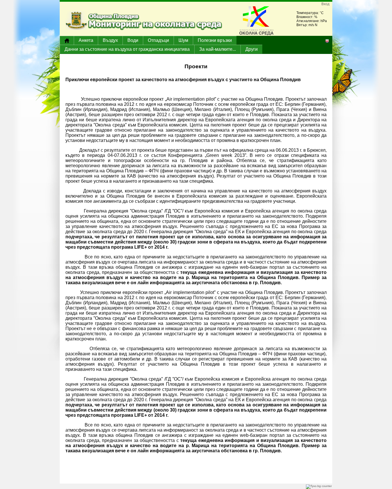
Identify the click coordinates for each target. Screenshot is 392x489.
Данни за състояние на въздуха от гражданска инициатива (127, 49)
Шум (183, 40)
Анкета (86, 40)
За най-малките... (217, 49)
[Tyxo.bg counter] (319, 486)
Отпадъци (158, 40)
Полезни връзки (215, 40)
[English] (327, 40)
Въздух (110, 40)
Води (132, 40)
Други (251, 49)
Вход (325, 4)
